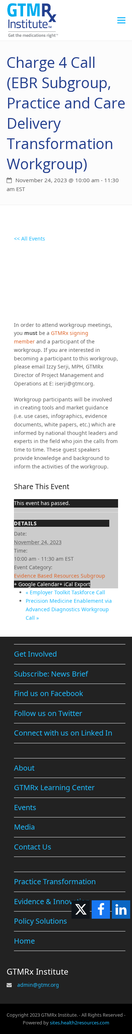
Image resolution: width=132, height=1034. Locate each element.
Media (24, 827)
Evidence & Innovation (52, 901)
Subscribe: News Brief (51, 674)
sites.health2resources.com (79, 1022)
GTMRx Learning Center (54, 787)
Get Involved (35, 654)
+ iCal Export (74, 584)
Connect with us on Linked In (63, 733)
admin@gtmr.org (38, 984)
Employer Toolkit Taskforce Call (65, 592)
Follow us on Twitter (48, 713)
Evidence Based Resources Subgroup (59, 575)
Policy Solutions (40, 921)
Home (24, 941)
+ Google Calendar (36, 584)
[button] (121, 20)
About (24, 768)
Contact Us (32, 847)
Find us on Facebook (48, 693)
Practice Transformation (55, 881)
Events (25, 807)
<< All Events (29, 238)
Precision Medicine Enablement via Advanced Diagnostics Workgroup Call (69, 609)
